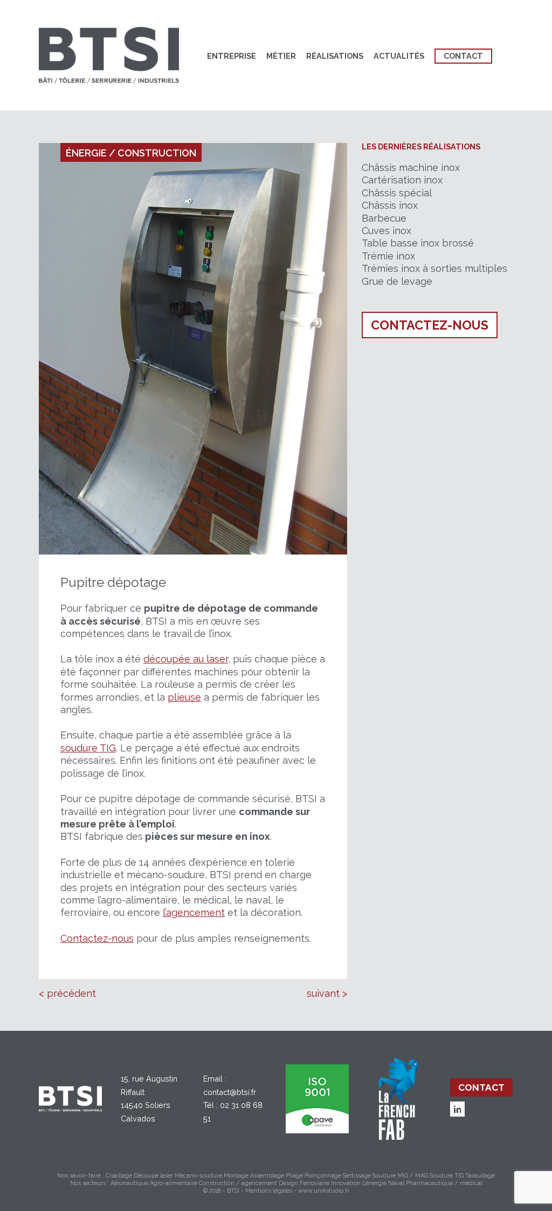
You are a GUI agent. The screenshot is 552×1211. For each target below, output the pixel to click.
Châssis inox (390, 205)
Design (288, 1183)
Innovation (346, 1183)
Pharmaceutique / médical (444, 1183)
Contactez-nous (97, 938)
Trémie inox (388, 256)
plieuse (184, 697)
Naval (396, 1183)
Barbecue (384, 218)
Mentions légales (268, 1190)
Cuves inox (386, 230)
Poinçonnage (323, 1175)
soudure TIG (88, 748)
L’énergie (374, 1183)
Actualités (399, 55)
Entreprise (231, 55)
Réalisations (334, 55)
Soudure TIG (447, 1175)
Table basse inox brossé (418, 243)
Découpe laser (153, 1175)
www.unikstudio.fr (323, 1190)
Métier (281, 55)
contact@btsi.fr (229, 1092)
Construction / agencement (238, 1183)
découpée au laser (185, 659)
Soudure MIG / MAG (400, 1175)
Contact (463, 55)
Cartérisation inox (402, 180)
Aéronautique (129, 1183)
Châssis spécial (397, 193)
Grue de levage (397, 281)
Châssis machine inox (411, 167)
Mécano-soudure (198, 1175)
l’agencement (194, 912)
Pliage (294, 1175)
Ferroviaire (314, 1183)
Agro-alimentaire (173, 1183)
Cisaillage (119, 1175)
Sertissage (357, 1175)
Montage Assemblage (254, 1175)
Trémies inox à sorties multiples (434, 268)
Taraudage (480, 1175)
